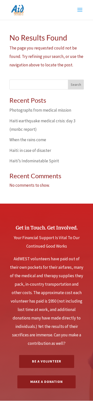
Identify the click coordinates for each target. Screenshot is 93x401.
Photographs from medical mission (40, 110)
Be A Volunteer (46, 361)
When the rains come (27, 139)
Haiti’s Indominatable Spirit (34, 161)
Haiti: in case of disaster (30, 150)
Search (76, 84)
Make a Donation (46, 381)
